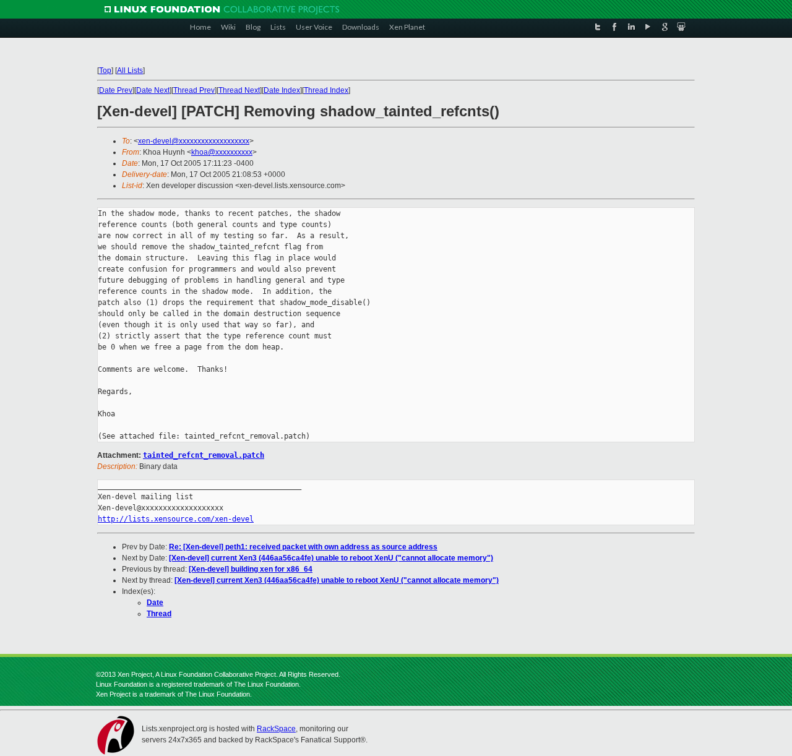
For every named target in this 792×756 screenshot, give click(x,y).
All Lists (130, 70)
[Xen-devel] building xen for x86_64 (250, 569)
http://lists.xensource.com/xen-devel (176, 519)
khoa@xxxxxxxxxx (221, 152)
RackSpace (276, 728)
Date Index (282, 90)
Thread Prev (194, 90)
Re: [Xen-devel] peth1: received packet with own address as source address (303, 547)
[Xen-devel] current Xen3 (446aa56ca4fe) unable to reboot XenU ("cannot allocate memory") (331, 558)
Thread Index (326, 90)
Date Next (153, 90)
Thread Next (239, 90)
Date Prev (115, 90)
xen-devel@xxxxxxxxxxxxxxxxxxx (193, 141)
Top (105, 70)
